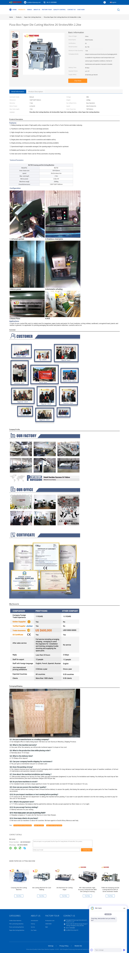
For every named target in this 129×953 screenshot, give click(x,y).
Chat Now (81, 9)
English (114, 2)
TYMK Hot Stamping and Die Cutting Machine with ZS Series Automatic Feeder (110, 889)
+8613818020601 (25, 842)
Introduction (34, 920)
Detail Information (17, 92)
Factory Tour (47, 9)
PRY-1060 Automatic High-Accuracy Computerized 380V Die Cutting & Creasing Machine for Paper (87, 890)
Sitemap (50, 945)
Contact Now (86, 850)
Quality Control (59, 9)
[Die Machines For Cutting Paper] (65, 876)
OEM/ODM (48, 924)
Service (33, 927)
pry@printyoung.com (34, 2)
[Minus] (124, 908)
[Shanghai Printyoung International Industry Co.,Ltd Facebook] (105, 2)
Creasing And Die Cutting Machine (19, 888)
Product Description (36, 92)
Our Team (33, 930)
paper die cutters (38, 825)
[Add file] (91, 950)
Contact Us (71, 9)
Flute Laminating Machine (16, 927)
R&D (46, 927)
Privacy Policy (63, 945)
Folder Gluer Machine (15, 920)
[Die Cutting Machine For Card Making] (42, 876)
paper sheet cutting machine (54, 825)
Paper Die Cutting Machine (16, 930)
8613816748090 (22, 845)
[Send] (124, 950)
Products (21, 9)
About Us (37, 9)
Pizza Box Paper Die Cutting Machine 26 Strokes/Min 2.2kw (62, 17)
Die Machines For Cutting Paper (65, 888)
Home (14, 9)
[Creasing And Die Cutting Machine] (19, 876)
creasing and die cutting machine (22, 825)
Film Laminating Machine (16, 924)
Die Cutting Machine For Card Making (41, 888)
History (33, 924)
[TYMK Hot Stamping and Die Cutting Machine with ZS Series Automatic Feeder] (111, 876)
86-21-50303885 (52, 2)
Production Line (49, 920)
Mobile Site (78, 945)
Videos (29, 9)
